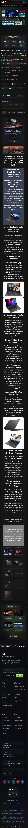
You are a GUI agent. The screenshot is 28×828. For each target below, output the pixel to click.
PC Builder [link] (17, 717)
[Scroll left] (2, 44)
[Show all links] (24, 5)
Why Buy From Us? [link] (6, 720)
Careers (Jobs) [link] (5, 731)
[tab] (4, 113)
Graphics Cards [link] (6, 694)
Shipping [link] (4, 723)
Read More (23, 55)
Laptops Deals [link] (18, 725)
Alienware (12, 804)
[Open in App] (20, 826)
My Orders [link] (17, 694)
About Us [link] (4, 717)
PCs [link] (3, 689)
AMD (18, 804)
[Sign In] (2, 826)
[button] (5, 84)
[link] (5, 5)
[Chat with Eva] (15, 826)
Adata (5, 804)
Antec (23, 804)
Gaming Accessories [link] (7, 705)
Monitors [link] (4, 697)
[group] (13, 57)
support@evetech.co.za (9, 756)
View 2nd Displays (13, 141)
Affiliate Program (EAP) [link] (18, 700)
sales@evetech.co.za (8, 754)
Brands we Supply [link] (18, 728)
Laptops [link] (4, 692)
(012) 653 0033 (7, 747)
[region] (13, 18)
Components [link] (5, 708)
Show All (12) (13, 637)
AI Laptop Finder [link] (18, 720)
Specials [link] (16, 723)
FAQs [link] (15, 697)
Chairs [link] (3, 700)
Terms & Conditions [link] (19, 686)
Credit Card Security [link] (19, 689)
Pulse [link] (3, 686)
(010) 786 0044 (7, 745)
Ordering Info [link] (5, 728)
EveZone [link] (4, 733)
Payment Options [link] (6, 725)
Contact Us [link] (17, 692)
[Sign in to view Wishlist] (11, 826)
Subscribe (19, 675)
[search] (15, 2)
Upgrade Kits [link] (5, 702)
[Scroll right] (24, 44)
